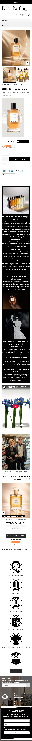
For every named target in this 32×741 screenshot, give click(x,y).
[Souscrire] (28, 685)
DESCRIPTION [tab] (14, 181)
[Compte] (16, 15)
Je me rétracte (16, 671)
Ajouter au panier (20, 159)
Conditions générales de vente (20, 701)
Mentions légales (18, 697)
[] (3, 516)
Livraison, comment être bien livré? (20, 694)
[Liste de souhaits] (5, 164)
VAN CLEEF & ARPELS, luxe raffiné (13, 85)
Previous (2, 74)
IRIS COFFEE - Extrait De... (16, 524)
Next (29, 74)
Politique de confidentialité (18, 704)
